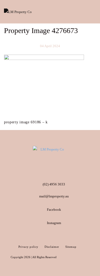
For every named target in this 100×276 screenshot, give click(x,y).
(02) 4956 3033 (54, 184)
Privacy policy (28, 246)
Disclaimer (52, 246)
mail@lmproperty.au (54, 196)
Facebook (54, 210)
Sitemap (70, 246)
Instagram (54, 223)
